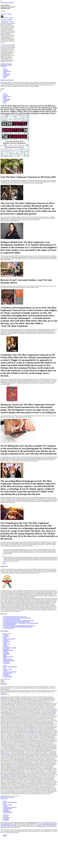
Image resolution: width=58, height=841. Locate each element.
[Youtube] (9, 63)
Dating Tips (6, 640)
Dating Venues (6, 641)
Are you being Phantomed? (9, 624)
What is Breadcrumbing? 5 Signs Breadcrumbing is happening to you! (19, 625)
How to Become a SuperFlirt (9, 647)
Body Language (7, 633)
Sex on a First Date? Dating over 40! (11, 619)
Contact (5, 76)
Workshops (5, 674)
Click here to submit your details (8, 44)
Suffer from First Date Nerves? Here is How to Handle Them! (17, 618)
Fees (4, 668)
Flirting (5, 642)
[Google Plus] (4, 65)
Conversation (6, 636)
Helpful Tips (6, 646)
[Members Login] (2, 88)
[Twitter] (9, 65)
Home (4, 68)
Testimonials (6, 75)
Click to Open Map (9, 797)
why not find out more (32, 822)
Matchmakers (6, 654)
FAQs (4, 665)
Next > (5, 563)
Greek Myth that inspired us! (9, 671)
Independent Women (8, 650)
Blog (4, 77)
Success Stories (6, 73)
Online (4, 657)
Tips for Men (6, 661)
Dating (4, 637)
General (5, 645)
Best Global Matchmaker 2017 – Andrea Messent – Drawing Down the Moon (20, 623)
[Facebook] (3, 66)
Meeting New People (8, 656)
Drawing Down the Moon (9, 638)
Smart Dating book (7, 673)
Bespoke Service (7, 71)
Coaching (5, 635)
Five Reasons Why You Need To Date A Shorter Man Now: (16, 621)
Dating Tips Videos (7, 669)
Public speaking (6, 675)
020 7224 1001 (4, 82)
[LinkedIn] (3, 63)
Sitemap (5, 834)
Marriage (5, 651)
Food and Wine (6, 643)
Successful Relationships (8, 660)
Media (4, 72)
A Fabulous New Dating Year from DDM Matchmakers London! (17, 626)
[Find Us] (3, 683)
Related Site (7, 823)
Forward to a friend (7, 676)
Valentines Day (6, 663)
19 (4, 562)
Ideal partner (6, 649)
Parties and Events (7, 659)
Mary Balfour (6, 652)
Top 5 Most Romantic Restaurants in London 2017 (14, 616)
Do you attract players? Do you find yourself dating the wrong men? (18, 620)
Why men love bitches (8, 628)
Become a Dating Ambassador (10, 666)
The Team (5, 70)
